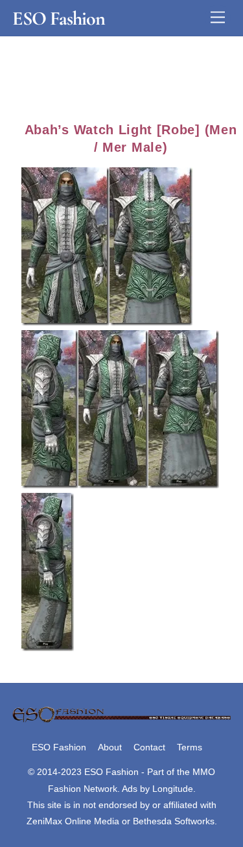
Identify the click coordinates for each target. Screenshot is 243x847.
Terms (189, 747)
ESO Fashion (59, 747)
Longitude (172, 788)
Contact (149, 747)
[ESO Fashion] (121, 720)
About (110, 747)
